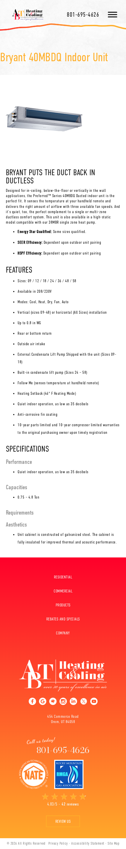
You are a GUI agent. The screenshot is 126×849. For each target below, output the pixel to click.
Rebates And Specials (63, 619)
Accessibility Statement (87, 843)
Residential (63, 577)
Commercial (63, 591)
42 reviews (70, 804)
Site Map (113, 843)
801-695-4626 (83, 14)
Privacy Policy (58, 843)
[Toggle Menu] (112, 14)
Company (63, 633)
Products (63, 605)
